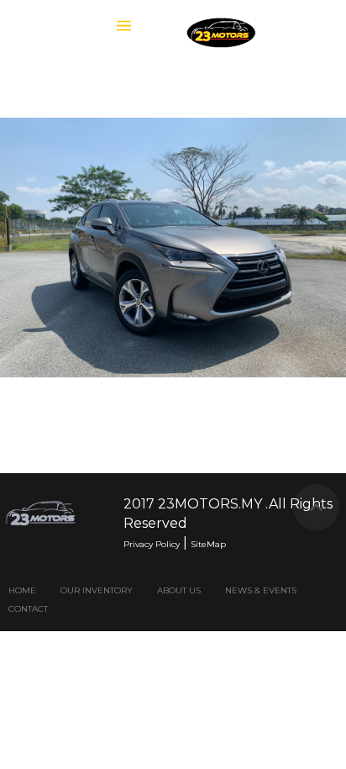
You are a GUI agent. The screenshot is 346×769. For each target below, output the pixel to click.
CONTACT (28, 608)
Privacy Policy (151, 544)
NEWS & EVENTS (260, 590)
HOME (22, 590)
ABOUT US (179, 590)
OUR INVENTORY (96, 590)
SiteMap (208, 544)
